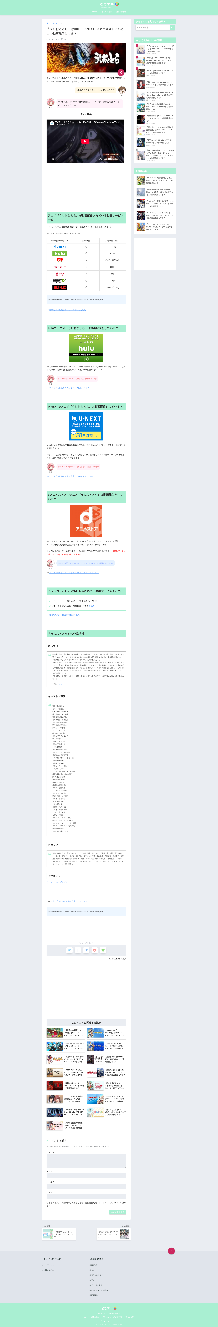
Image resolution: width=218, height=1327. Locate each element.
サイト (49, 1192)
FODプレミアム (96, 1275)
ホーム (94, 12)
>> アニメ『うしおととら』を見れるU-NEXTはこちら (70, 476)
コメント (50, 1152)
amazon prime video (99, 1290)
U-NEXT (91, 606)
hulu (92, 1270)
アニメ (123, 959)
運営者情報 (95, 1317)
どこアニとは (106, 12)
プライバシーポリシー (109, 1321)
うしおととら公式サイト (57, 882)
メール (50, 1182)
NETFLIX (94, 1295)
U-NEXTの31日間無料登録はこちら (64, 615)
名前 (49, 1171)
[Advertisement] (86, 189)
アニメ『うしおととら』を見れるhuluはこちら (69, 388)
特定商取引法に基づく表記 (123, 1317)
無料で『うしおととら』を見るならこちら (67, 310)
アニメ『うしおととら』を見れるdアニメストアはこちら (74, 573)
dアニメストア (96, 1285)
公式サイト (61, 684)
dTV (92, 1280)
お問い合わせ (121, 12)
